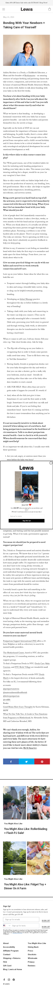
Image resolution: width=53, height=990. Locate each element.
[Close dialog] (51, 463)
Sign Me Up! (26, 521)
